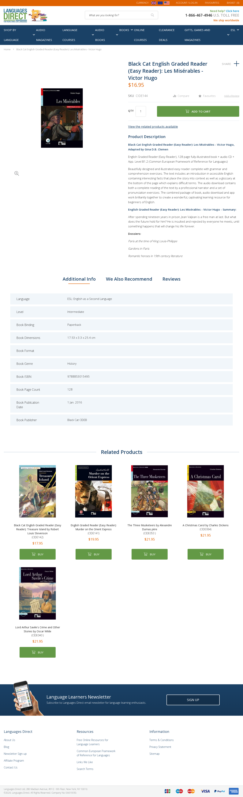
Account (186, 2)
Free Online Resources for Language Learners (92, 742)
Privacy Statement (160, 747)
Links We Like (85, 762)
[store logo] (26, 15)
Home (7, 49)
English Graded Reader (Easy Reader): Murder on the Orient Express (94, 529)
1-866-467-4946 (198, 15)
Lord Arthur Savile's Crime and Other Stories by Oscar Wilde (37, 631)
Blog (6, 747)
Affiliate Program (14, 760)
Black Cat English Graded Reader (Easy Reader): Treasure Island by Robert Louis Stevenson (37, 531)
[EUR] (160, 3)
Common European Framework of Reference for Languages (96, 753)
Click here (232, 11)
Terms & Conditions (161, 740)
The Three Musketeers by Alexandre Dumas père (149, 529)
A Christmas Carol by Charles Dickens (206, 527)
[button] (11, 168)
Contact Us (10, 767)
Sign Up (193, 700)
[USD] (166, 3)
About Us (9, 740)
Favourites (212, 2)
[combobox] (121, 15)
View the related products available (153, 127)
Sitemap (154, 753)
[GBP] (153, 3)
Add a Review (231, 95)
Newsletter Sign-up (15, 753)
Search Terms (85, 769)
